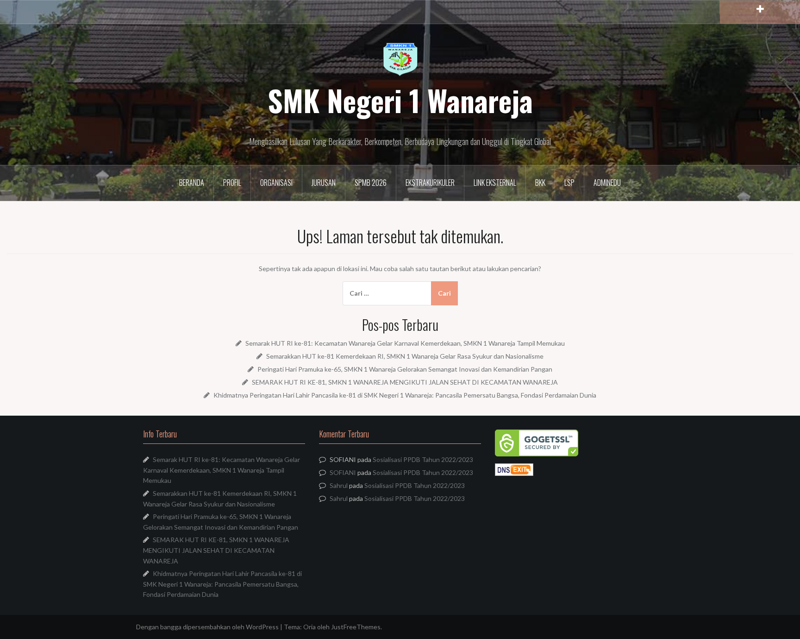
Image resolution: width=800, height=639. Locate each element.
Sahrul (339, 485)
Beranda (191, 182)
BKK (540, 182)
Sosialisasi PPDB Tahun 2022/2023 (423, 459)
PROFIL (232, 182)
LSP (569, 182)
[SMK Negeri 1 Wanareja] (400, 59)
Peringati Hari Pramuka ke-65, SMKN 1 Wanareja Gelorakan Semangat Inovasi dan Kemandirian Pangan (404, 369)
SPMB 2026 (371, 182)
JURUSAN (324, 182)
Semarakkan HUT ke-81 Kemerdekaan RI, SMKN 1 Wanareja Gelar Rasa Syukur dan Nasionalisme (405, 356)
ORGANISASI (276, 182)
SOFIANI (343, 472)
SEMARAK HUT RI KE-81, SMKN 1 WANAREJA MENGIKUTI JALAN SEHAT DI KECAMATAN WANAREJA (405, 382)
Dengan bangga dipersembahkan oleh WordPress (207, 627)
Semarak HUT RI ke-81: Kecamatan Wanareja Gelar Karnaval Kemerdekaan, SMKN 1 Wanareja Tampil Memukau (405, 343)
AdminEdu (607, 182)
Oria (309, 627)
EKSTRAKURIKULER (430, 182)
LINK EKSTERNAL (495, 182)
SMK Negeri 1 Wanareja (400, 100)
